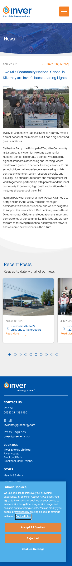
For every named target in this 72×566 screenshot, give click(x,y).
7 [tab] (41, 354)
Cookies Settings (33, 549)
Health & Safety (13, 475)
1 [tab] (9, 354)
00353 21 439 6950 (15, 413)
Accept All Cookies (33, 527)
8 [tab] (46, 354)
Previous (8, 328)
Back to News (58, 65)
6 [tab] (36, 354)
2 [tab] (15, 354)
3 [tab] (20, 354)
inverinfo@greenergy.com (19, 425)
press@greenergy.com (17, 437)
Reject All (33, 538)
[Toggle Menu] (64, 11)
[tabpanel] (28, 311)
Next (64, 328)
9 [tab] (51, 354)
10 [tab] (56, 354)
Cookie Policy (23, 516)
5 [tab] (31, 354)
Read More (12, 334)
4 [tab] (25, 354)
